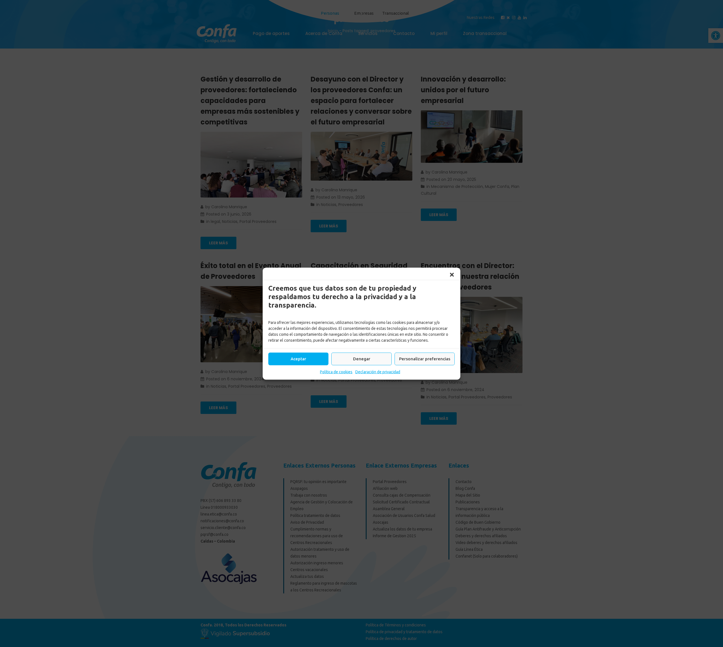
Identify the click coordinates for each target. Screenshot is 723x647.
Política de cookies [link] (336, 371)
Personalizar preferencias (424, 358)
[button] (452, 274)
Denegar (361, 358)
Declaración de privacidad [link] (377, 371)
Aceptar (298, 358)
